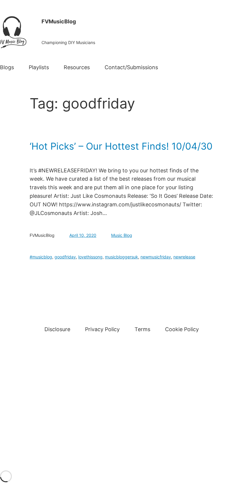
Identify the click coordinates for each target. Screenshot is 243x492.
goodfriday (65, 256)
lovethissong (90, 256)
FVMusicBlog (58, 21)
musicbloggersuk (121, 256)
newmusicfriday (155, 256)
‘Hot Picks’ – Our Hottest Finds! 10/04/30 (121, 146)
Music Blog (121, 235)
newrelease (184, 256)
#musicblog (41, 256)
